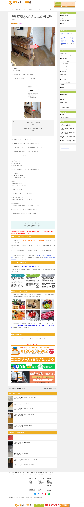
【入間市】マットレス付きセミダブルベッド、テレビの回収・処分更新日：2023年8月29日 (25, 398)
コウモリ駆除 (63, 79)
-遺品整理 (39, 481)
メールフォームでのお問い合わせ (65, 6)
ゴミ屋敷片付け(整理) (65, 20)
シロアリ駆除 (63, 71)
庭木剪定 (63, 87)
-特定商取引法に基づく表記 (50, 483)
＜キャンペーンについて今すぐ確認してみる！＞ (33, 330)
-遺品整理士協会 (49, 490)
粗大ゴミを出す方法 (65, 117)
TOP (28, 472)
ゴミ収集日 (63, 114)
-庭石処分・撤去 (40, 483)
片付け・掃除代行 (64, 15)
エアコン (68, 37)
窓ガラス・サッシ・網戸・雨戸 (68, 41)
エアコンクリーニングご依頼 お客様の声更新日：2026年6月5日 (21, 454)
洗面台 (66, 40)
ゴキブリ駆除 (63, 74)
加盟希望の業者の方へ (65, 148)
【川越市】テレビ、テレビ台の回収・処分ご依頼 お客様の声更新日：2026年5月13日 (24, 465)
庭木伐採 (63, 84)
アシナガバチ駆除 (65, 61)
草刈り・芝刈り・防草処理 (66, 55)
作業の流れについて (65, 97)
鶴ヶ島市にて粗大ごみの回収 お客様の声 (49, 388)
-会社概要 (48, 480)
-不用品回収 (39, 480)
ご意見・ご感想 (37, 9)
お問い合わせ (51, 9)
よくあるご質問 (64, 102)
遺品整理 (63, 23)
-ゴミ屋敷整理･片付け (41, 482)
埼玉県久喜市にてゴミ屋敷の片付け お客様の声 (17, 388)
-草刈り (39, 490)
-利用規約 (48, 481)
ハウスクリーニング (66, 33)
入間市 (17, 23)
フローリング (63, 37)
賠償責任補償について (32, 489)
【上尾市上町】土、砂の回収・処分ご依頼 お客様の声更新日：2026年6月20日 (23, 448)
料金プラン (45, 9)
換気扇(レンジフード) (68, 38)
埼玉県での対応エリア (65, 94)
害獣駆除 (63, 76)
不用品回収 (63, 18)
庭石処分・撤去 (64, 53)
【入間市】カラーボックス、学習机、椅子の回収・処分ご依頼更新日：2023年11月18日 (24, 420)
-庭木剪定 (39, 489)
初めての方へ (11, 9)
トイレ (69, 40)
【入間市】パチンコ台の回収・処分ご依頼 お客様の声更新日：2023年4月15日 (23, 404)
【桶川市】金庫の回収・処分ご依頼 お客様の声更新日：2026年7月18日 (22, 443)
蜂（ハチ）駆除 (64, 58)
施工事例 (31, 9)
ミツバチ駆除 (64, 66)
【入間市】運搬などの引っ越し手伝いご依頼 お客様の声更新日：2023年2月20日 (23, 409)
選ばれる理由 (18, 9)
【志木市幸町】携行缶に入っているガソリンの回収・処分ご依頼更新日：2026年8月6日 (24, 437)
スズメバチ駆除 (65, 63)
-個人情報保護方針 (49, 482)
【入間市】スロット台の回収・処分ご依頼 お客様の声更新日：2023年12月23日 (23, 426)
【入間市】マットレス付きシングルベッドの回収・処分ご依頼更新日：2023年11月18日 (24, 415)
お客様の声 (25, 9)
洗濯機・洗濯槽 (63, 43)
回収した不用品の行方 (65, 104)
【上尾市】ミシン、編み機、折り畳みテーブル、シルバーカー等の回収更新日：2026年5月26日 (25, 460)
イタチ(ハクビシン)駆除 (65, 82)
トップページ (30, 480)
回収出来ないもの (65, 107)
